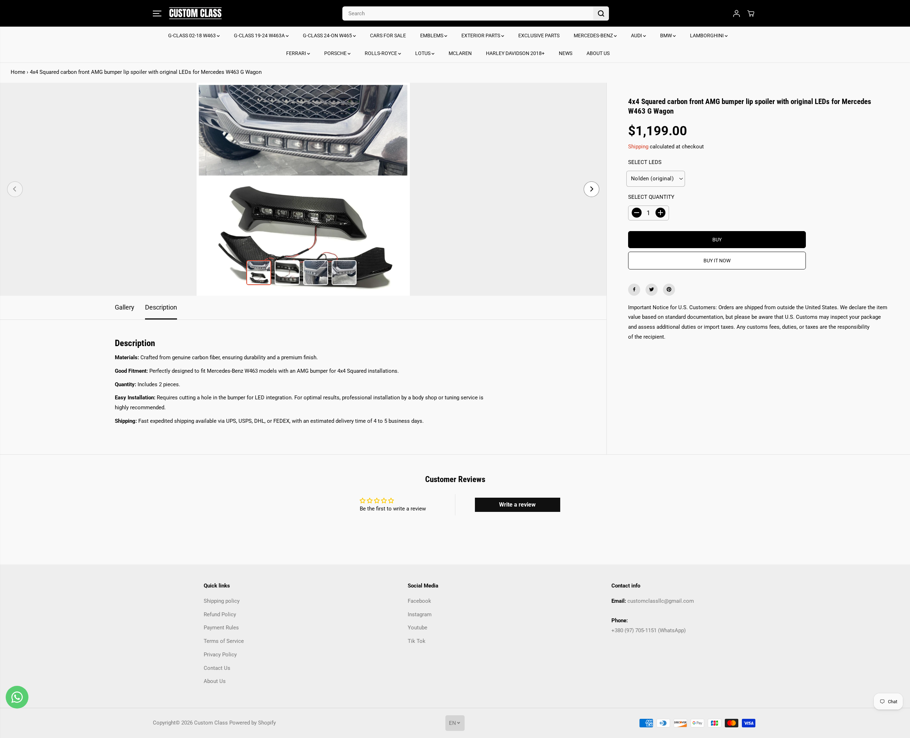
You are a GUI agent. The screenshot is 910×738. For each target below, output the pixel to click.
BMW (666, 35)
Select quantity (651, 197)
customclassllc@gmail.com (660, 601)
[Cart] (750, 13)
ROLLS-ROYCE (381, 53)
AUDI (637, 35)
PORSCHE (336, 53)
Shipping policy (222, 601)
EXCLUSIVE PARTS (539, 35)
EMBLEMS (432, 35)
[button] (157, 13)
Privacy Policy (220, 654)
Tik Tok (416, 641)
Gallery (124, 307)
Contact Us (217, 668)
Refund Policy (220, 614)
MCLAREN (460, 53)
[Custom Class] (195, 13)
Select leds (645, 162)
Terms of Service (224, 641)
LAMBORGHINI (707, 35)
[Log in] (736, 13)
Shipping (638, 146)
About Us (215, 681)
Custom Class (211, 723)
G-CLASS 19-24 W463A (260, 35)
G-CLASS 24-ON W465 (328, 35)
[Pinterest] (669, 289)
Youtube (417, 627)
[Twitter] (652, 289)
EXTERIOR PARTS (481, 35)
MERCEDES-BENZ (594, 35)
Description (161, 307)
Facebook (419, 601)
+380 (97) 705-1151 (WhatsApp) (648, 630)
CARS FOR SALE (388, 35)
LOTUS (423, 53)
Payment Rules (221, 627)
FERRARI (296, 53)
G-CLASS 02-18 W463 (192, 35)
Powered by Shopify (252, 723)
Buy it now (716, 260)
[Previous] (15, 189)
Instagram (420, 614)
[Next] (591, 189)
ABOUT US (598, 53)
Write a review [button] (517, 504)
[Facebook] (634, 289)
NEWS (565, 53)
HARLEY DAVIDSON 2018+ (515, 53)
